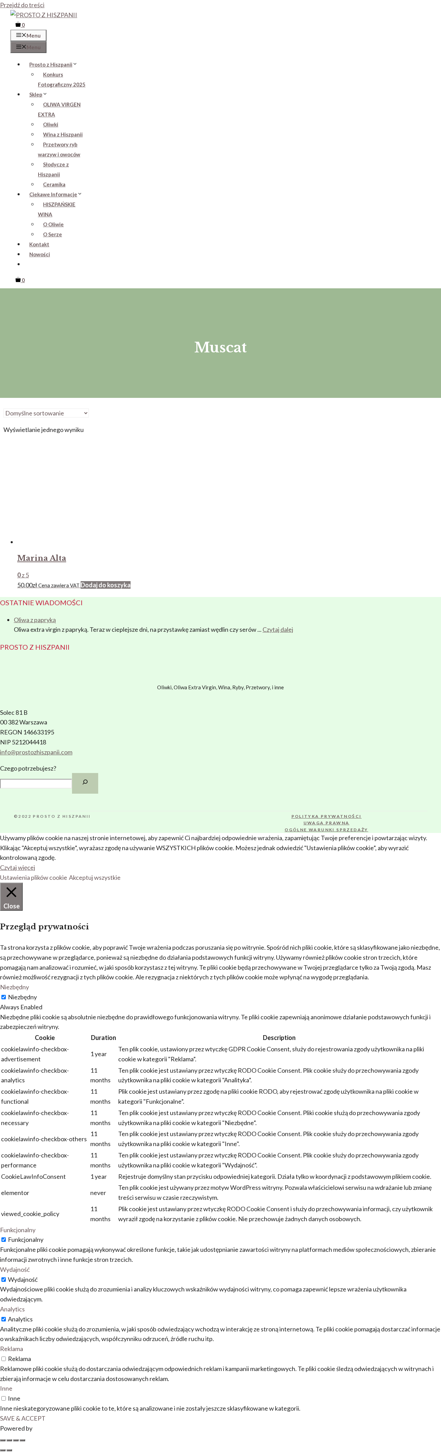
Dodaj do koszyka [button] (106, 585)
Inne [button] (6, 1388)
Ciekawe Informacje (53, 194)
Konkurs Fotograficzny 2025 (61, 79)
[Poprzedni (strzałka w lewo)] (3, 1450)
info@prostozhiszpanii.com (36, 752)
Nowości (39, 254)
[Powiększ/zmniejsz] (3, 1440)
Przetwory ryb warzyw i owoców (59, 149)
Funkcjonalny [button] (17, 1230)
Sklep (35, 94)
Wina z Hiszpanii (63, 134)
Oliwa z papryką (35, 620)
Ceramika (54, 184)
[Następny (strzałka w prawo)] (9, 1450)
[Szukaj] (85, 783)
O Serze (52, 234)
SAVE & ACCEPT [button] (22, 1418)
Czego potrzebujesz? (28, 768)
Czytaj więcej (17, 867)
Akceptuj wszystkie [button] (95, 877)
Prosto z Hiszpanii (50, 64)
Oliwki (50, 124)
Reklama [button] (11, 1348)
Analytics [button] (12, 1309)
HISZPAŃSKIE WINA (56, 209)
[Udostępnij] (16, 1440)
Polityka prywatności (326, 816)
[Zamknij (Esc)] (22, 1440)
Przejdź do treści (22, 5)
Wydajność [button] (15, 1269)
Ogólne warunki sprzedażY (326, 829)
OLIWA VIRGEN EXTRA (59, 109)
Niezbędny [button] (14, 987)
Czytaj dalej (278, 629)
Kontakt (39, 244)
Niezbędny (22, 997)
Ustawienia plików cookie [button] (33, 877)
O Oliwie (53, 224)
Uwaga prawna (327, 822)
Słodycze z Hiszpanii (53, 169)
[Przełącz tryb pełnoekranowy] (9, 1440)
